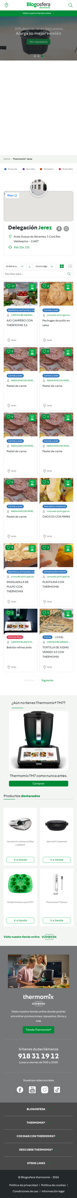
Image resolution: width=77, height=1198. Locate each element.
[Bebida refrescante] (20, 622)
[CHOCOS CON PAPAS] (56, 491)
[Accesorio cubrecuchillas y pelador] (20, 823)
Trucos (47, 637)
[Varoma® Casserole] (57, 823)
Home (7, 159)
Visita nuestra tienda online (37, 13)
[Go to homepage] (38, 5)
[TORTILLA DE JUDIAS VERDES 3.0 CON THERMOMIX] (56, 622)
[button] (70, 5)
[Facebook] (20, 1090)
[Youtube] (32, 1090)
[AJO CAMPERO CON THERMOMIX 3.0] (20, 295)
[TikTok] (57, 1090)
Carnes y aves (51, 310)
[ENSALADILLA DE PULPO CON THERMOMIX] (20, 556)
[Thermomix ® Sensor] (57, 883)
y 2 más (59, 637)
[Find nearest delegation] (6, 5)
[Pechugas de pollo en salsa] (56, 295)
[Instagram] (45, 1090)
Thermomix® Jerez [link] (22, 159)
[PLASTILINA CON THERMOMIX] (56, 556)
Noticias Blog (15, 637)
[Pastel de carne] (20, 360)
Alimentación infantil (55, 571)
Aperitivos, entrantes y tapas (23, 310)
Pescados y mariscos (55, 506)
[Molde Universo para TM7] (20, 883)
